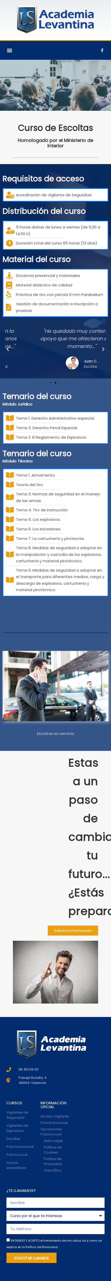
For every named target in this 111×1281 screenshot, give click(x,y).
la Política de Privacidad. (40, 1247)
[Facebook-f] (102, 50)
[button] (9, 50)
